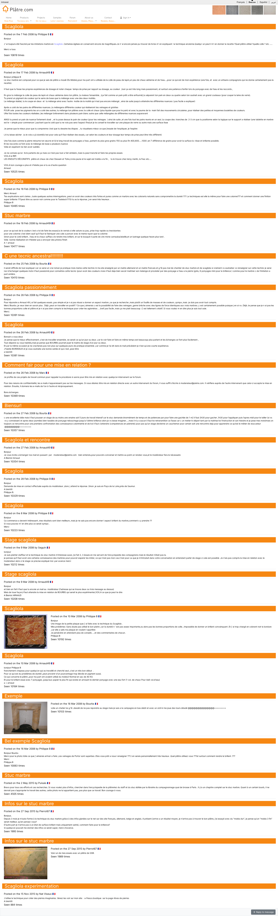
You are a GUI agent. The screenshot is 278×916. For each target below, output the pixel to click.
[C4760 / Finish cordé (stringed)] (232, 10)
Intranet (5, 2)
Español (263, 2)
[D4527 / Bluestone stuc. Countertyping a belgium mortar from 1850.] (257, 10)
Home (8, 19)
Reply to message (265, 912)
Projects (41, 19)
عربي (273, 2)
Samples (57, 19)
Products (23, 19)
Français (241, 2)
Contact (108, 19)
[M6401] (245, 10)
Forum (72, 19)
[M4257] (270, 10)
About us (88, 19)
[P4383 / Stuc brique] (219, 10)
